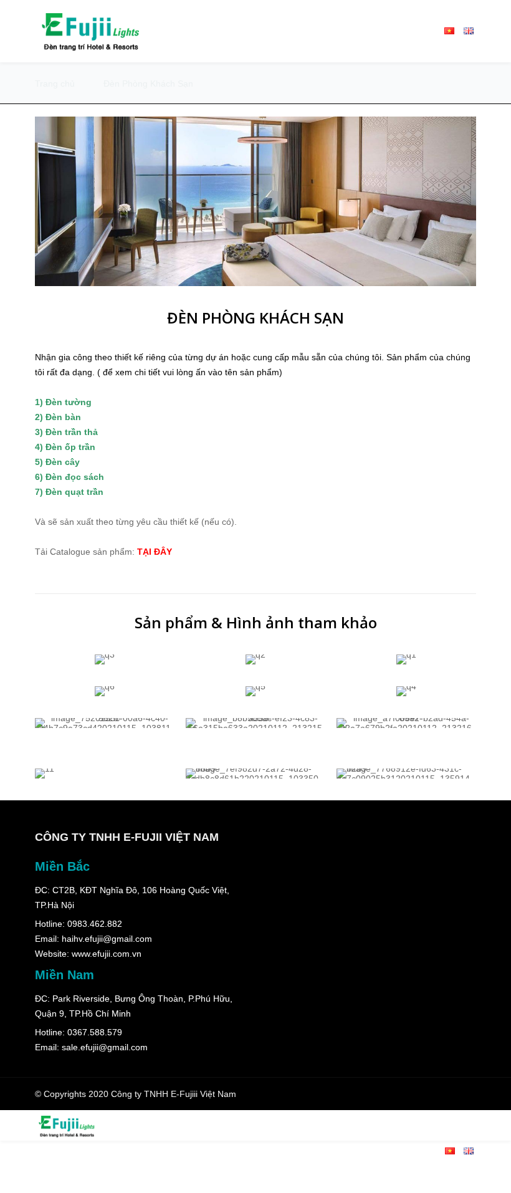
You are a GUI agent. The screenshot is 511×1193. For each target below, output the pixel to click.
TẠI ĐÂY (154, 552)
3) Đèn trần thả (66, 432)
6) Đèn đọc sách (69, 477)
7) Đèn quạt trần (69, 492)
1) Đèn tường (63, 402)
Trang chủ (55, 84)
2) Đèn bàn (58, 417)
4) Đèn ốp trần (65, 447)
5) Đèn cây (57, 462)
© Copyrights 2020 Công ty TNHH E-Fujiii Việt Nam (135, 1094)
